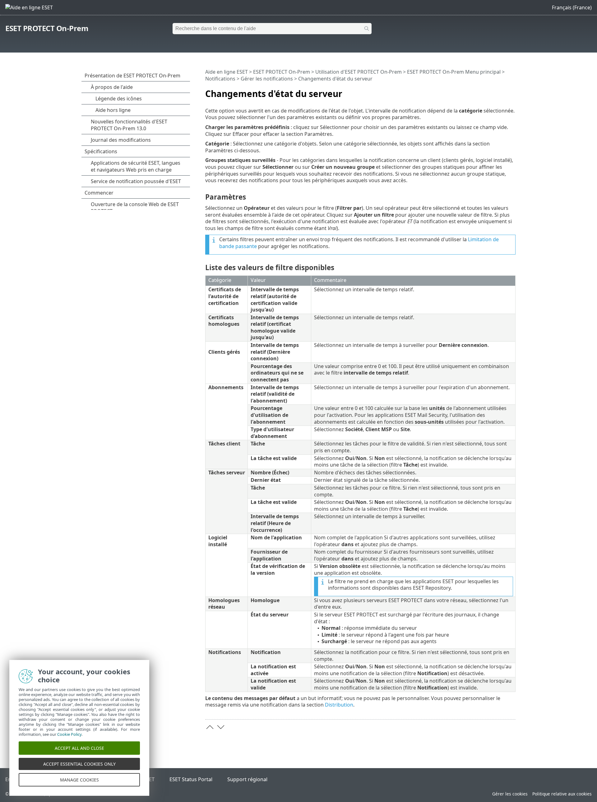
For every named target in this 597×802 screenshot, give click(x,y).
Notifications (220, 78)
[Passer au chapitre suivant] (220, 727)
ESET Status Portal (190, 779)
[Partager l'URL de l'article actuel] (493, 91)
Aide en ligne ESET (226, 71)
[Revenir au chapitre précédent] (210, 727)
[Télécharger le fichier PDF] (502, 91)
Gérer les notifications (267, 78)
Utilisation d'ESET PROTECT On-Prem (358, 71)
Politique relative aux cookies (562, 794)
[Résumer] (512, 91)
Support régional (247, 779)
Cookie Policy (69, 734)
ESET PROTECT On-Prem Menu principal (454, 71)
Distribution (339, 704)
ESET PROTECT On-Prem (46, 28)
